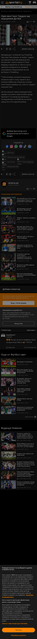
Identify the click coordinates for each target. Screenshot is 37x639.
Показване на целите (18, 635)
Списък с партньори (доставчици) (14, 623)
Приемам (18, 630)
